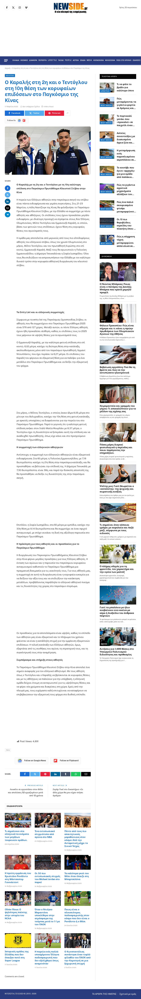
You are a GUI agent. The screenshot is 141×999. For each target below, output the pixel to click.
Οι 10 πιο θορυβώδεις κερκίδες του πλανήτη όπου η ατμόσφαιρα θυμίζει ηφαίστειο (126, 224)
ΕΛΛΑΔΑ (16, 60)
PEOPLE (68, 60)
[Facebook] (7, 188)
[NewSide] (70, 7)
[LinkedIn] (7, 201)
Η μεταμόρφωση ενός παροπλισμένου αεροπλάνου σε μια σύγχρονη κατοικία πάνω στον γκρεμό (126, 155)
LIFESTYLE (52, 60)
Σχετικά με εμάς (128, 994)
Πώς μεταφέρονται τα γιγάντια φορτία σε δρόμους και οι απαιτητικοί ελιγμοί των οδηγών (126, 103)
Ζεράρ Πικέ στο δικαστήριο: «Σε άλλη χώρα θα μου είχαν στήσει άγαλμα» (68, 792)
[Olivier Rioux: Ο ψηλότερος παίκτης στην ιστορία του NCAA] (18, 898)
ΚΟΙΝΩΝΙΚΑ (98, 60)
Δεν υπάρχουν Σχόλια (31, 107)
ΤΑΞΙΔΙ (61, 60)
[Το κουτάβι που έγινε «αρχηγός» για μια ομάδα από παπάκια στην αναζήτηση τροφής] (107, 171)
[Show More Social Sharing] (67, 113)
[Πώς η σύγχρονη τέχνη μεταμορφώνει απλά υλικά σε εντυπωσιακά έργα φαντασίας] (107, 240)
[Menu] (6, 60)
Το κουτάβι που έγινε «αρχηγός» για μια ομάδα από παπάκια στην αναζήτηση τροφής (126, 172)
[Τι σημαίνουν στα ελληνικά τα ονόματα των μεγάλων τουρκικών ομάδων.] (18, 820)
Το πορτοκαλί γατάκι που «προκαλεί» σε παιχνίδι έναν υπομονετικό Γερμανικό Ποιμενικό (125, 121)
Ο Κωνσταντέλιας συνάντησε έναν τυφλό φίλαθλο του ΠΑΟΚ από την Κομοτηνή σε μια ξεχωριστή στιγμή (77, 957)
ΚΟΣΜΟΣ (24, 60)
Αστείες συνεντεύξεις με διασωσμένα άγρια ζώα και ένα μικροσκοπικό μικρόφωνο (126, 138)
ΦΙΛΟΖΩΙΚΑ (110, 60)
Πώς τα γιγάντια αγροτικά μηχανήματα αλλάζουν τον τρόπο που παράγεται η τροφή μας (126, 190)
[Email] (7, 208)
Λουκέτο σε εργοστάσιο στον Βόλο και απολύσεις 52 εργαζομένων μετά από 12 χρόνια (25, 792)
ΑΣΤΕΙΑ (76, 60)
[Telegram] (7, 214)
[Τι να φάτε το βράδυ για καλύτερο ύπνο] (107, 88)
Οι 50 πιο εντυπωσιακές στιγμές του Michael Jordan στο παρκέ (47, 878)
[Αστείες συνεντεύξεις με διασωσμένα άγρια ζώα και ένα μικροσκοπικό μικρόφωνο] (107, 136)
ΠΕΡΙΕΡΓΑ (42, 60)
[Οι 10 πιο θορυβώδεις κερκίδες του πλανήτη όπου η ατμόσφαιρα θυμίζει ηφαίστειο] (107, 223)
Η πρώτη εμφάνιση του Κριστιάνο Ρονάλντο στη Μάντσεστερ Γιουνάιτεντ (18, 877)
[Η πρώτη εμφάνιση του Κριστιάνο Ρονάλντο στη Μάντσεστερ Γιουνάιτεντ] (18, 862)
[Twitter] (7, 195)
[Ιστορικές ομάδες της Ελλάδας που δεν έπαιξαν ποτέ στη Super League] (18, 940)
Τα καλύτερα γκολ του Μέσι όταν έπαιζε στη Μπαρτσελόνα (76, 876)
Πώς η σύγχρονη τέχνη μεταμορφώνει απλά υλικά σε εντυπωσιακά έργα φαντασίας (126, 241)
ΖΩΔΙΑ (83, 60)
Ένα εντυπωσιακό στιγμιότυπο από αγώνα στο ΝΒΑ (45, 834)
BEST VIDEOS (106, 105)
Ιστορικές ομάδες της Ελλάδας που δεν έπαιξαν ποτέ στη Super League (17, 956)
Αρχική (7, 68)
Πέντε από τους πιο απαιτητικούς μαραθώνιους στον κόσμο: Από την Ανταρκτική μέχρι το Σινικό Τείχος (76, 838)
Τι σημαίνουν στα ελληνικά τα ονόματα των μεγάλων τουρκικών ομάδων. (17, 835)
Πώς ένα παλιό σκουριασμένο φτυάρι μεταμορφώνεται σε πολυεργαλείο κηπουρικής (126, 207)
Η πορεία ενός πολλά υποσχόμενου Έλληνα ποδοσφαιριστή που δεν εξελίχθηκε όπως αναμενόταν (47, 957)
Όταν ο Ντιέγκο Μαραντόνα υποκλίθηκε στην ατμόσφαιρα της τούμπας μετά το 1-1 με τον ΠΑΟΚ (47, 917)
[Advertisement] (70, 35)
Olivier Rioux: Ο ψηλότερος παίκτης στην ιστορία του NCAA (16, 914)
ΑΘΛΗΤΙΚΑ (10, 75)
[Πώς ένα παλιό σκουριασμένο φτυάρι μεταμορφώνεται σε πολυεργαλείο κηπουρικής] (107, 205)
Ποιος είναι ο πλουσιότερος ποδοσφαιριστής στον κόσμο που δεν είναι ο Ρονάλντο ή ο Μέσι (76, 915)
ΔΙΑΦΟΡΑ (33, 60)
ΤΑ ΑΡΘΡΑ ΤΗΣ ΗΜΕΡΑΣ (104, 994)
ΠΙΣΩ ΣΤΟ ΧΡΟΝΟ (123, 60)
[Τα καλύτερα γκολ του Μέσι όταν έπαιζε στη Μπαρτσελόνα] (77, 862)
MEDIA (89, 60)
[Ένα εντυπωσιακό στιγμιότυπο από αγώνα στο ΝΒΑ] (48, 820)
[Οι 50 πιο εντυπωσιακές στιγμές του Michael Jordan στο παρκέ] (48, 862)
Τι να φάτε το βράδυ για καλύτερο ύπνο (125, 87)
